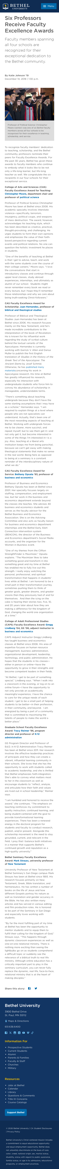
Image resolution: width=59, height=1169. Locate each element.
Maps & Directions (18, 1021)
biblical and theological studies (23, 310)
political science (29, 197)
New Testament (17, 864)
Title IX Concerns (17, 1099)
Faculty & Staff (16, 1061)
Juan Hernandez (29, 306)
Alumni (12, 1054)
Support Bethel (16, 1112)
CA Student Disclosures (41, 1128)
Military (12, 1068)
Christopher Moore (15, 193)
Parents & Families (18, 1057)
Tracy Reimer (21, 730)
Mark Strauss (21, 860)
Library (12, 1092)
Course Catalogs (17, 1102)
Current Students (17, 1050)
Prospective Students (20, 1047)
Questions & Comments (21, 1095)
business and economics (19, 477)
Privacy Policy (13, 1131)
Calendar (13, 1088)
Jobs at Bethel (16, 1085)
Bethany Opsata (24, 474)
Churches (13, 1064)
